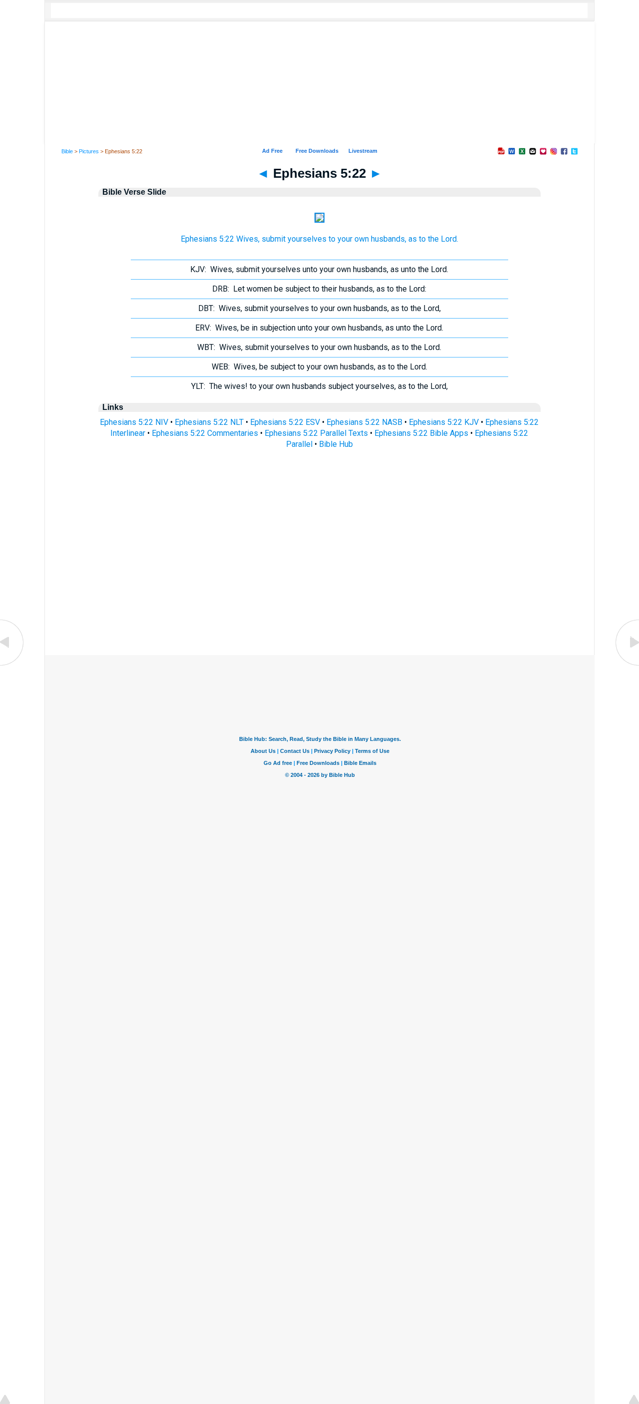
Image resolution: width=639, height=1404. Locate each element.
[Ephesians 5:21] (12, 665)
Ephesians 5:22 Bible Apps (421, 433)
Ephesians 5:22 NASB (364, 422)
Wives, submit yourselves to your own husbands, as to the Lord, (319, 308)
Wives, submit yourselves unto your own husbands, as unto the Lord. (319, 269)
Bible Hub (336, 444)
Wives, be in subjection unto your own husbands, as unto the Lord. (319, 328)
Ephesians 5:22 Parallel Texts (316, 433)
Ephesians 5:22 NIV (134, 422)
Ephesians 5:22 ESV (285, 422)
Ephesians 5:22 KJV (444, 422)
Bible (67, 151)
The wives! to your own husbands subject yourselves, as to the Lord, (319, 386)
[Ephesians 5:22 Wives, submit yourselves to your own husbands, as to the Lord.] (319, 220)
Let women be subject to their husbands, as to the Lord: (319, 289)
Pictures (89, 151)
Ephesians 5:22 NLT (209, 422)
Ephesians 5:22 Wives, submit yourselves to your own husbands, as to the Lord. (319, 239)
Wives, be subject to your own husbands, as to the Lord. (319, 366)
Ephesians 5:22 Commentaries (205, 433)
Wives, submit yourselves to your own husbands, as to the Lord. (319, 347)
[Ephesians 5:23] (626, 665)
